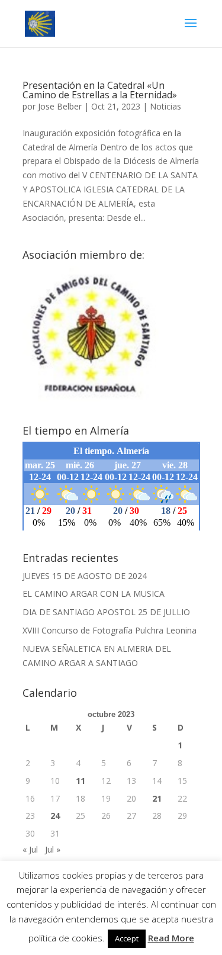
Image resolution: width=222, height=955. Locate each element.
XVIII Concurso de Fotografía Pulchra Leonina (109, 630)
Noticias (165, 106)
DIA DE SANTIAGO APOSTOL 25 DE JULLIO (106, 612)
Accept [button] (127, 938)
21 (157, 798)
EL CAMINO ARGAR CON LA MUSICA (93, 593)
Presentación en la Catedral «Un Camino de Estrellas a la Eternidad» (99, 90)
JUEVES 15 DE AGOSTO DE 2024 (84, 575)
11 (80, 780)
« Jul (30, 849)
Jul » (52, 849)
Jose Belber (60, 106)
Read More (171, 938)
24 (55, 815)
